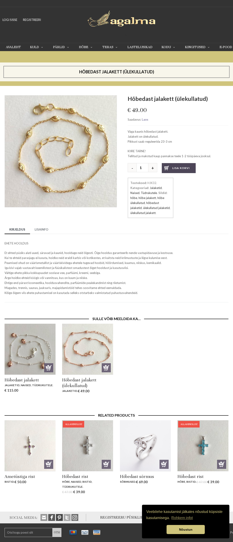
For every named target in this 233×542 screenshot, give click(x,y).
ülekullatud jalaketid (156, 208)
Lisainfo (41, 229)
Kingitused (195, 47)
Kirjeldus (17, 229)
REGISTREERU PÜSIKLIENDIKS (127, 517)
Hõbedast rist (75, 476)
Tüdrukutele (149, 193)
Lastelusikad (139, 47)
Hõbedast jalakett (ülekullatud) (79, 382)
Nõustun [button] (185, 529)
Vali (164, 464)
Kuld (34, 47)
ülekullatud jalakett (143, 213)
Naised (134, 193)
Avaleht (13, 47)
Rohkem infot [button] (182, 518)
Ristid (9, 481)
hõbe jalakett (147, 198)
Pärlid (59, 47)
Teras (107, 47)
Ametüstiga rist (20, 476)
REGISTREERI (32, 20)
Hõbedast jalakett (22, 380)
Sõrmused (127, 481)
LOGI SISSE (10, 20)
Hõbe (83, 47)
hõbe (133, 198)
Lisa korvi (181, 168)
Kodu (166, 47)
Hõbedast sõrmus (137, 476)
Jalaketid (156, 188)
